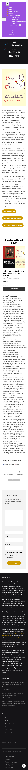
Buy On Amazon (9, 211)
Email (7, 536)
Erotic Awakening (20, 640)
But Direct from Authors (13, 225)
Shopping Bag (8, 474)
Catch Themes (14, 753)
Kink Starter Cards (13, 638)
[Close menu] (7, 4)
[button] (24, 766)
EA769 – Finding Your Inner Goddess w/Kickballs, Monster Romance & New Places (13, 685)
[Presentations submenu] (20, 25)
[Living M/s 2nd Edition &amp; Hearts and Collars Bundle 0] (14, 257)
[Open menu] (4, 19)
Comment (8, 508)
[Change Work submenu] (19, 15)
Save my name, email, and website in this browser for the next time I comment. (15, 555)
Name (7, 529)
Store (4, 278)
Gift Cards (19, 474)
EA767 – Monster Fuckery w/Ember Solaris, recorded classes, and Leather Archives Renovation (13, 704)
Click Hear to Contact (8, 743)
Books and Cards (13, 278)
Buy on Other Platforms (12, 218)
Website (7, 544)
